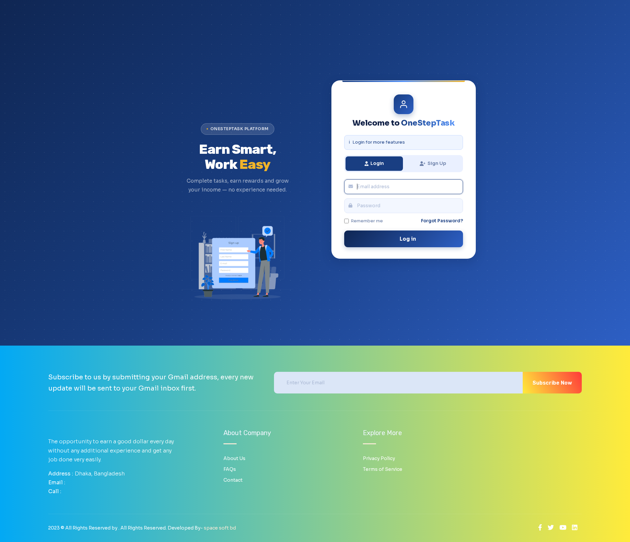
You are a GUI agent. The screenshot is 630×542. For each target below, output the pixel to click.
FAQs (229, 469)
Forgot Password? (442, 221)
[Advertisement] (237, 69)
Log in (407, 239)
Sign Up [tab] (437, 163)
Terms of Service (382, 469)
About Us (234, 458)
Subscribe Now (552, 383)
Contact (232, 480)
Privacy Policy (379, 458)
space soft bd (220, 528)
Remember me (367, 221)
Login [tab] (377, 163)
